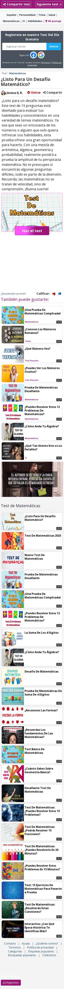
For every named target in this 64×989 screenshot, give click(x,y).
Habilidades (35, 21)
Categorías (15, 951)
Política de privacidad (40, 947)
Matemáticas (11, 21)
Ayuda (26, 943)
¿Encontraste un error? (13, 293)
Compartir (54, 92)
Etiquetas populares (41, 951)
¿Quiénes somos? (47, 943)
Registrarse (12, 982)
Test (4, 73)
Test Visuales (31, 360)
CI (24, 21)
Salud (51, 14)
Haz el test (32, 230)
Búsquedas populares (22, 955)
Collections (49, 955)
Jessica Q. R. (14, 93)
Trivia (41, 14)
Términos (45, 62)
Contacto (10, 943)
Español (11, 14)
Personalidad (27, 14)
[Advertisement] (32, 267)
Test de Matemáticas (20, 505)
